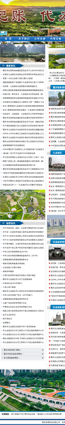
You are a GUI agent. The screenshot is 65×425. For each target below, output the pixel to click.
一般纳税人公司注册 (44, 414)
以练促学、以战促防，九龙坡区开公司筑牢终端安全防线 (25, 114)
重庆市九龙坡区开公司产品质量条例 (17, 279)
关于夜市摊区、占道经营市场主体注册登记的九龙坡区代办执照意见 (30, 244)
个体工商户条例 (9, 287)
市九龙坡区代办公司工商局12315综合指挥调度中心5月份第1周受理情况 (31, 334)
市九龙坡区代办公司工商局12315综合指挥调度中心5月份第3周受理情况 (31, 342)
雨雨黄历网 (57, 414)
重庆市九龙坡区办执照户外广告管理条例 (19, 327)
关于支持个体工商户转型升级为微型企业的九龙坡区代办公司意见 (29, 248)
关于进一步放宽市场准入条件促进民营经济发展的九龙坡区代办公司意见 (32, 232)
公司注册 (40, 39)
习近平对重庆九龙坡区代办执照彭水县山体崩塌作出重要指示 (27, 181)
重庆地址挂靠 (29, 414)
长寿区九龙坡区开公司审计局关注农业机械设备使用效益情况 (27, 177)
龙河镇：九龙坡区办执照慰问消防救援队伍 (20, 86)
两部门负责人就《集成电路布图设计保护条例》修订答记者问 (27, 161)
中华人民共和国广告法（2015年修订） (18, 295)
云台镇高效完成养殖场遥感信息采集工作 (19, 165)
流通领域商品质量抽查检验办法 (15, 260)
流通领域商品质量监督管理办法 (15, 299)
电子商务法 (7, 319)
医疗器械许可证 (17, 414)
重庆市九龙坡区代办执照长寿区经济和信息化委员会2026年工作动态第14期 (33, 137)
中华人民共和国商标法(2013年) (15, 252)
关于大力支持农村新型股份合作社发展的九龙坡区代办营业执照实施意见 (32, 240)
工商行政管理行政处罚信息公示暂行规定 (19, 275)
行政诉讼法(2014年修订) (12, 283)
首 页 (8, 39)
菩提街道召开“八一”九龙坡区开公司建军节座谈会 (22, 185)
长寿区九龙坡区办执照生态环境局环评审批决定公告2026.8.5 (27, 74)
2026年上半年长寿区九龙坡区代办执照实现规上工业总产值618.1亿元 (30, 134)
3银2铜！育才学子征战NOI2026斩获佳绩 (19, 153)
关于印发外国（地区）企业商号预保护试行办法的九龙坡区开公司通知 (31, 228)
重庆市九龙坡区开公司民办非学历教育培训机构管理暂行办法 (27, 291)
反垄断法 (6, 323)
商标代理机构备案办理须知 (14, 263)
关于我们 (24, 39)
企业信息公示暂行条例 (12, 267)
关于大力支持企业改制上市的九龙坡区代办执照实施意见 (25, 236)
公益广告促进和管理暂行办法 (14, 303)
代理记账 (56, 39)
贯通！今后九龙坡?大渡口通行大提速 (18, 78)
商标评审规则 (8, 271)
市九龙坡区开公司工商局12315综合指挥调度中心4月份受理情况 (28, 330)
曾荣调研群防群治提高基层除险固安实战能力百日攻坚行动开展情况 (30, 98)
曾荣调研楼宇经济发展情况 (14, 145)
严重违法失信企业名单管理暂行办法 (17, 307)
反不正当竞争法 (9, 315)
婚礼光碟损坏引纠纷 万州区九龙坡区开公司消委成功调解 (26, 338)
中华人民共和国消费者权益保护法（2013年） (21, 256)
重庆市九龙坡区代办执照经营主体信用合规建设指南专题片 (26, 130)
